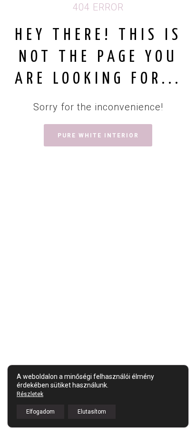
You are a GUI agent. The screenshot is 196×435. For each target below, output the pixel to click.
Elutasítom (92, 411)
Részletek (30, 394)
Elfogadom (40, 411)
